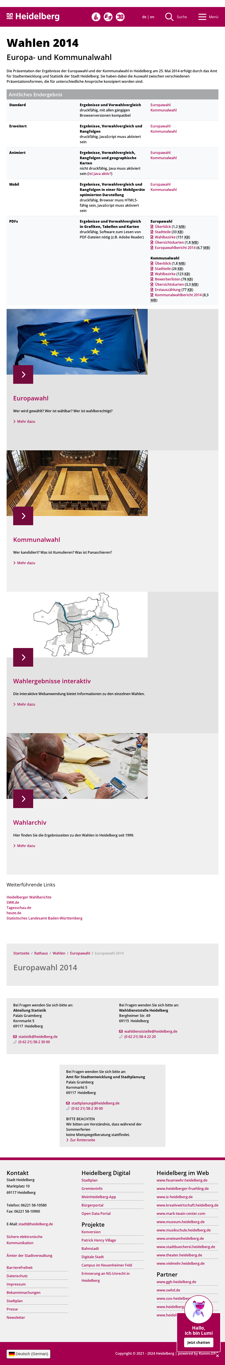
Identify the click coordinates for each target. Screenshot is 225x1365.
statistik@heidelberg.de (38, 1036)
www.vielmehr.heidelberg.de (181, 1263)
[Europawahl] (77, 341)
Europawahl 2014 (45, 967)
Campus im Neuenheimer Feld (107, 1265)
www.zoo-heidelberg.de (176, 1298)
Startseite (21, 953)
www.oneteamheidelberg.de (180, 1238)
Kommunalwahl (164, 110)
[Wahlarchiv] (77, 765)
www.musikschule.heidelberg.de (184, 1230)
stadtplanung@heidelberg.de (95, 1103)
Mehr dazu (26, 421)
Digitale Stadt (93, 1256)
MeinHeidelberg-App (99, 1196)
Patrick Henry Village (99, 1240)
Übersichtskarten (169, 242)
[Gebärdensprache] (108, 16)
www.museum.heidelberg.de (181, 1221)
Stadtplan (15, 1300)
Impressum (16, 1284)
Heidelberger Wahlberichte (29, 897)
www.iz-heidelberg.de (175, 1196)
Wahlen (59, 953)
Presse (12, 1309)
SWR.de (13, 902)
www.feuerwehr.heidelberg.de (182, 1180)
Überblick (163, 226)
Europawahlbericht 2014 (175, 247)
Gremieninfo (92, 1188)
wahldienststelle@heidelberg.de (150, 1031)
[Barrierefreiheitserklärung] (96, 16)
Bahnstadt (90, 1248)
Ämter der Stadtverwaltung (29, 1255)
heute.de (14, 913)
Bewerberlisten (167, 279)
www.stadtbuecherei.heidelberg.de (186, 1246)
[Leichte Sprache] (120, 16)
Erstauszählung (168, 289)
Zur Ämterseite (82, 1140)
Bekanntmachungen (23, 1292)
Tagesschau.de (19, 907)
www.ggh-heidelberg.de (176, 1281)
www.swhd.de (168, 1290)
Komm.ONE (208, 1353)
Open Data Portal (96, 1213)
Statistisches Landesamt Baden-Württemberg (44, 918)
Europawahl (80, 953)
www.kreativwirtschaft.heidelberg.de (187, 1205)
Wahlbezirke (165, 237)
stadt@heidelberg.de (35, 1224)
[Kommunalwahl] (77, 483)
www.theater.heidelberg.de (179, 1255)
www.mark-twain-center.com (181, 1213)
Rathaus (41, 953)
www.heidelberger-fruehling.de (183, 1188)
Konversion (91, 1231)
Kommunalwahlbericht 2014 (178, 294)
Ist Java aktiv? (100, 173)
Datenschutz (17, 1275)
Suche (182, 16)
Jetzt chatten (198, 1342)
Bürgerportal (92, 1205)
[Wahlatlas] (77, 624)
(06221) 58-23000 (34, 1041)
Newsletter (16, 1317)
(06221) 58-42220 (140, 1036)
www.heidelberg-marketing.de (182, 1306)
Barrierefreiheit (20, 1267)
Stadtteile (163, 231)
